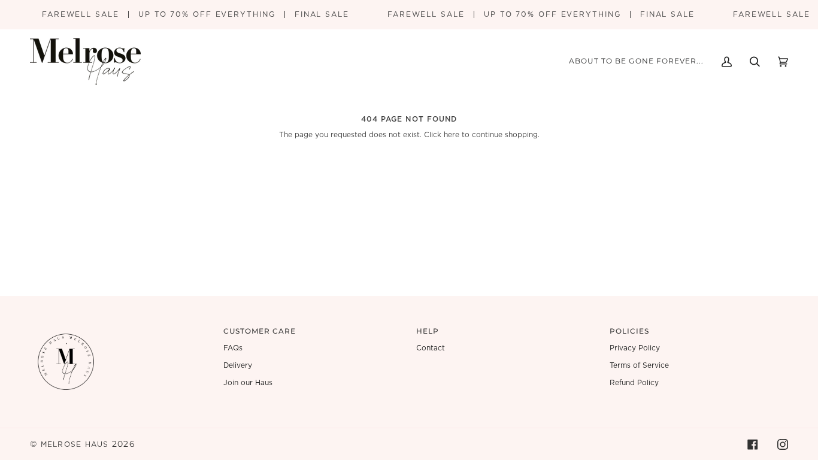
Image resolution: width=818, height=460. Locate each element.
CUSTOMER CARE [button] (259, 330)
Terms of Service (639, 365)
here (451, 134)
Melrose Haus (75, 444)
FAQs (233, 348)
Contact (430, 348)
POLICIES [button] (630, 330)
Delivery (237, 365)
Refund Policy (634, 382)
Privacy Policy (635, 348)
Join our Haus (247, 382)
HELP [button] (427, 330)
